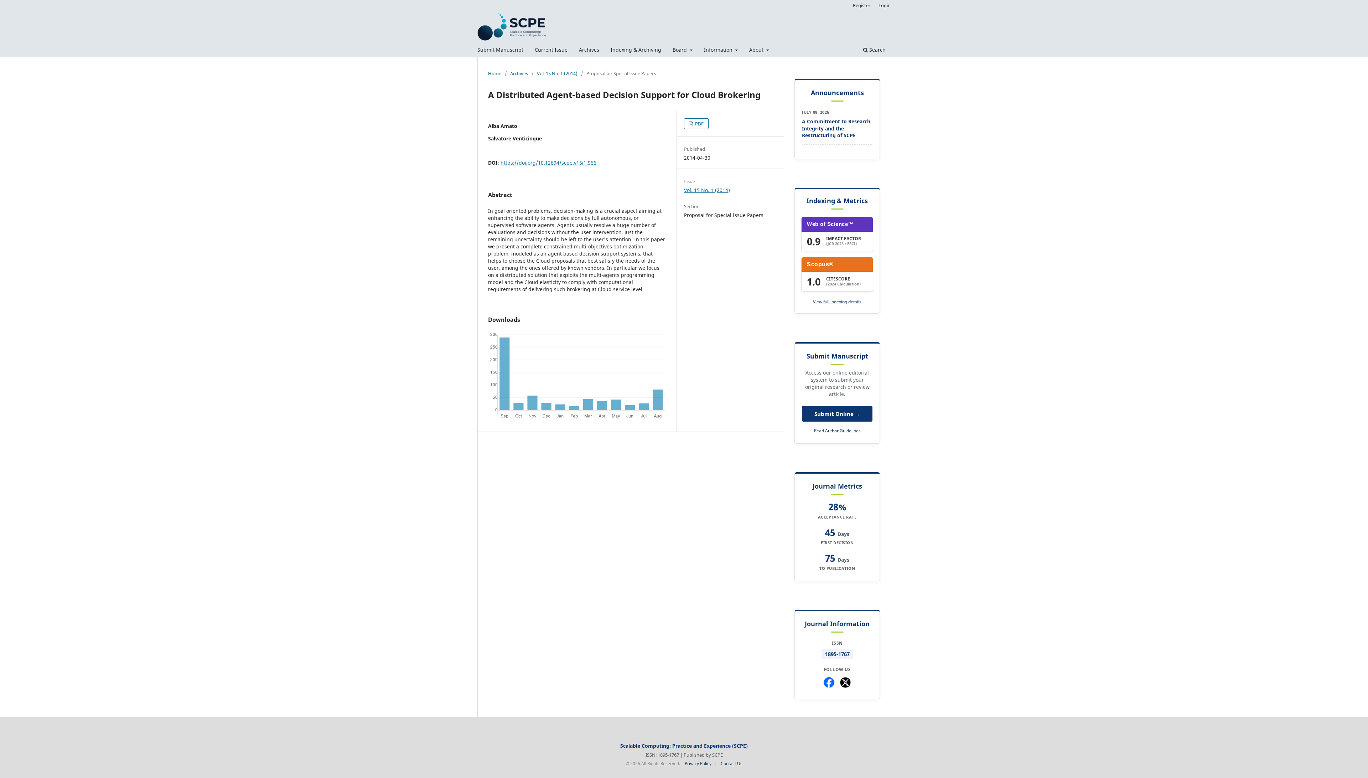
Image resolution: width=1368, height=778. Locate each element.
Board (680, 49)
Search (877, 49)
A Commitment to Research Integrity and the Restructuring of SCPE (836, 128)
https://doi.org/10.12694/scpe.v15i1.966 (548, 162)
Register (861, 5)
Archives (589, 49)
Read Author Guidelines (837, 431)
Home (494, 73)
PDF (699, 123)
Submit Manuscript (500, 49)
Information (719, 49)
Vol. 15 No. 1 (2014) (557, 73)
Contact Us (731, 764)
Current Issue (551, 49)
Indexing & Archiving (636, 49)
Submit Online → (837, 413)
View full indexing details (837, 302)
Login (885, 5)
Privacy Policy (698, 764)
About (757, 49)
